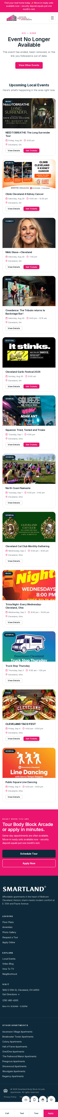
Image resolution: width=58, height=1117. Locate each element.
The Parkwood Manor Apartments (19, 1056)
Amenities (7, 927)
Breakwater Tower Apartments (17, 1036)
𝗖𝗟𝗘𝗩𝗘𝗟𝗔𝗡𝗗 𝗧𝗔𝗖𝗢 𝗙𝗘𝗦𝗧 (21, 723)
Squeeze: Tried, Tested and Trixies (25, 429)
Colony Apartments (12, 1041)
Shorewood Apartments (14, 1066)
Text (22, 1113)
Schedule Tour (29, 853)
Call (7, 1113)
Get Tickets (31, 150)
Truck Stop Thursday (18, 665)
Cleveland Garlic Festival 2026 (23, 371)
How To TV (8, 969)
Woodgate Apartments (13, 1071)
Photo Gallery (9, 932)
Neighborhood (9, 974)
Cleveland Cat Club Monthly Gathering (27, 546)
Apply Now (29, 863)
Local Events (8, 958)
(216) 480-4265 (10, 1000)
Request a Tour (10, 937)
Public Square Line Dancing (21, 782)
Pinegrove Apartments (13, 1061)
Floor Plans (8, 922)
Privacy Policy (10, 1097)
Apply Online (8, 942)
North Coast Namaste (18, 488)
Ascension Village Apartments (17, 1031)
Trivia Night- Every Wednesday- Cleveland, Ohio (24, 606)
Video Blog (8, 963)
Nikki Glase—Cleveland (19, 252)
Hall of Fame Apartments (14, 1046)
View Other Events (29, 65)
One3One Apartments (13, 1051)
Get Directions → (11, 994)
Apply (51, 1113)
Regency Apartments (13, 1076)
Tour (36, 1113)
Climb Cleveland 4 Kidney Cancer (25, 194)
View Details (14, 150)
